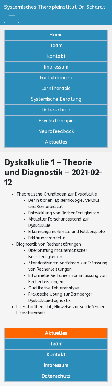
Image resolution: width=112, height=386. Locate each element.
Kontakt (56, 56)
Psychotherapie (56, 120)
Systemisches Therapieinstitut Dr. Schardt (54, 7)
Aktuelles (56, 142)
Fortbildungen (56, 77)
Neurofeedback (56, 131)
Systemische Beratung (56, 99)
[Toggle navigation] (11, 18)
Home (56, 35)
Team (56, 45)
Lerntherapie (56, 88)
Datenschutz (56, 110)
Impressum (56, 67)
